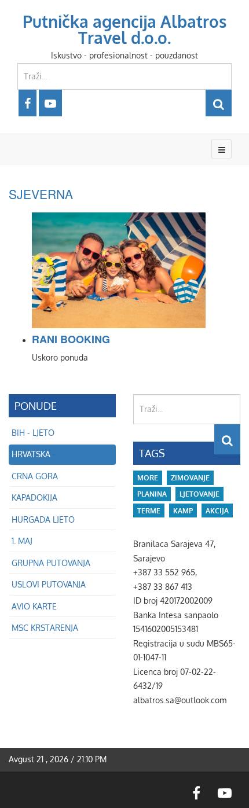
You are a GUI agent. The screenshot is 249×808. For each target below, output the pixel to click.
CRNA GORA (35, 476)
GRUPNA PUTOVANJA (51, 563)
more (147, 477)
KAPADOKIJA (34, 497)
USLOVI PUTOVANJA (49, 584)
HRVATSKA (31, 454)
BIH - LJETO (33, 433)
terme (148, 510)
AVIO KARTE (34, 606)
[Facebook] (27, 103)
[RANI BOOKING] (136, 270)
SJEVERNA (41, 194)
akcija (217, 510)
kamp (183, 510)
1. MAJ (22, 541)
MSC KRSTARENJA (45, 628)
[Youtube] (50, 103)
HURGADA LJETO (43, 519)
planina (152, 494)
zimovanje (190, 477)
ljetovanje (199, 494)
